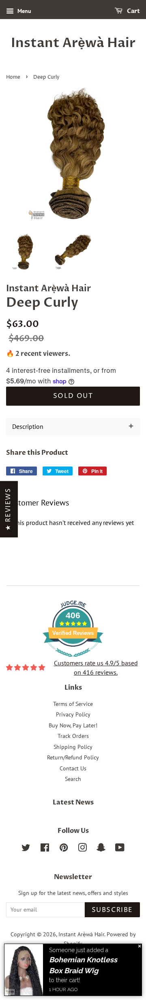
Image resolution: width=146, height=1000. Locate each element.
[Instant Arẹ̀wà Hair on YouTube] (120, 849)
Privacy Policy (73, 714)
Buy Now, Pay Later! (73, 725)
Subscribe (112, 909)
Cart (133, 11)
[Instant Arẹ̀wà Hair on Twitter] (25, 849)
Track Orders (73, 736)
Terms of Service (73, 704)
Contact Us (73, 768)
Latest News (73, 802)
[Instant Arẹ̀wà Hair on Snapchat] (101, 849)
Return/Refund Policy (73, 757)
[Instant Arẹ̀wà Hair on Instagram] (82, 849)
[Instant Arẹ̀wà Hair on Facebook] (44, 849)
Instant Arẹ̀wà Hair (73, 43)
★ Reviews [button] (8, 509)
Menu (23, 11)
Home (13, 77)
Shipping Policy (73, 747)
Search (73, 779)
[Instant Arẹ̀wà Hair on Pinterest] (63, 849)
